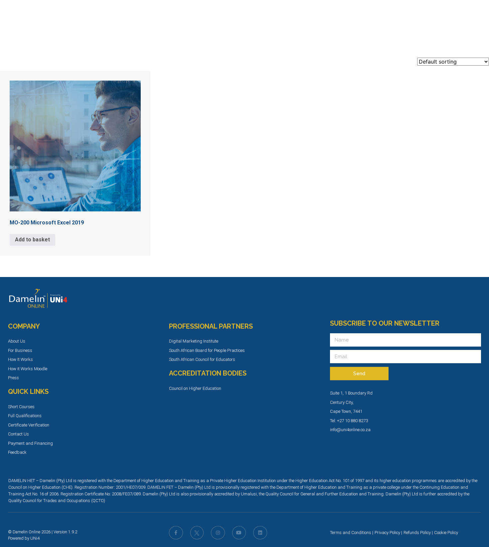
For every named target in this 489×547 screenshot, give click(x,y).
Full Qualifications (25, 415)
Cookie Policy (446, 532)
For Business (20, 350)
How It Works (20, 359)
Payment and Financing (30, 443)
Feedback (17, 452)
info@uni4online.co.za (350, 429)
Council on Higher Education (195, 388)
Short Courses (21, 406)
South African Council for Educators (202, 359)
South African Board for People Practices (207, 350)
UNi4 (35, 538)
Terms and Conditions (350, 532)
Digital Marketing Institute (193, 341)
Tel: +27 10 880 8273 (349, 420)
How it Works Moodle (27, 368)
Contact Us (18, 433)
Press (13, 377)
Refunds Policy (417, 532)
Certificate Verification (28, 424)
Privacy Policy (387, 532)
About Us (16, 341)
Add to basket (32, 239)
